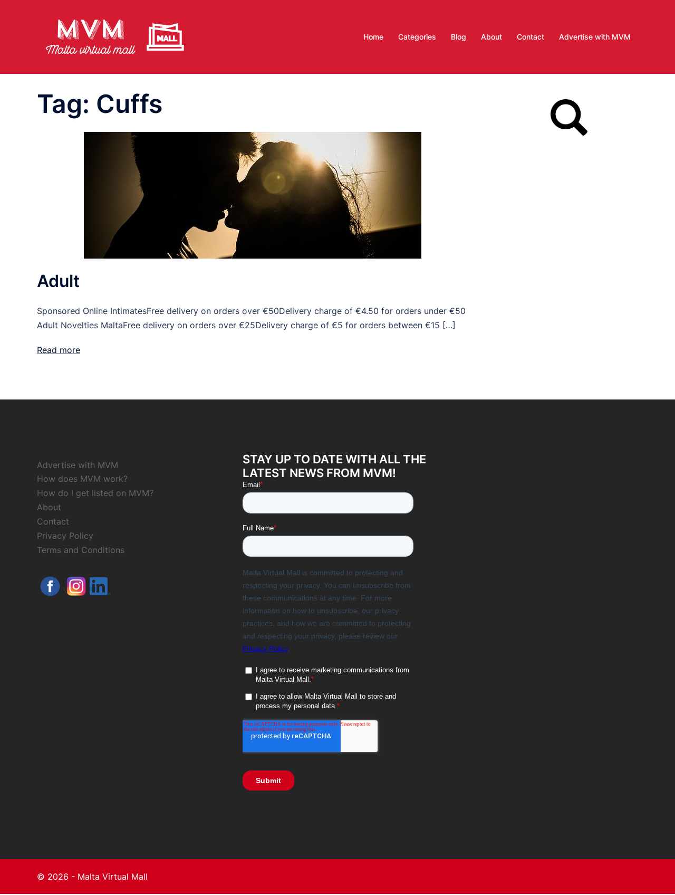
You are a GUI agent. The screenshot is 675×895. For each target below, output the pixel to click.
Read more (58, 350)
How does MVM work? (82, 478)
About (491, 36)
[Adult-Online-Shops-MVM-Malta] (252, 194)
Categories (417, 36)
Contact (530, 36)
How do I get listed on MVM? (95, 493)
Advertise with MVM (595, 36)
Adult (58, 281)
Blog (458, 36)
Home (373, 36)
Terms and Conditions (80, 550)
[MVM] (115, 36)
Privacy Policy (65, 535)
